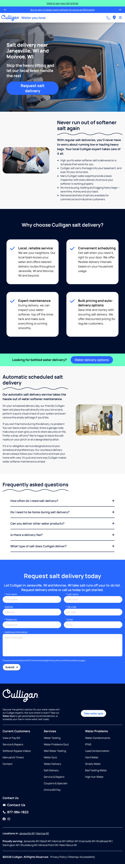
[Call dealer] (108, 17)
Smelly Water (93, 764)
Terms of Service (72, 660)
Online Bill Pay (52, 790)
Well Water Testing (55, 751)
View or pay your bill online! (62, 3)
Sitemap (73, 857)
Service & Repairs (13, 744)
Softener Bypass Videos (17, 751)
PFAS (88, 744)
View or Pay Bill (11, 738)
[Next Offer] (119, 10)
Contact (7, 764)
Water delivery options (92, 360)
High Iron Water (94, 777)
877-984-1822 (17, 812)
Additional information (16, 632)
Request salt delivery (32, 88)
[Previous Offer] (5, 10)
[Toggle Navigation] (120, 18)
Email (69, 619)
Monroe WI (42, 833)
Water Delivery (52, 764)
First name (11, 594)
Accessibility (87, 857)
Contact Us (16, 805)
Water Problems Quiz (56, 744)
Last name (72, 594)
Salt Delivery (51, 770)
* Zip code (71, 606)
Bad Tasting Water (96, 770)
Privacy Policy (55, 660)
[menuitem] (114, 17)
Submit (10, 667)
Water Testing (52, 738)
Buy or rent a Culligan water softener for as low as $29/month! (62, 9)
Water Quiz (50, 757)
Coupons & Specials (55, 783)
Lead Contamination (97, 751)
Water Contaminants (97, 738)
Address (9, 606)
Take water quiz (93, 713)
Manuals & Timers (13, 757)
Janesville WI (27, 833)
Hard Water (91, 757)
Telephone (11, 619)
